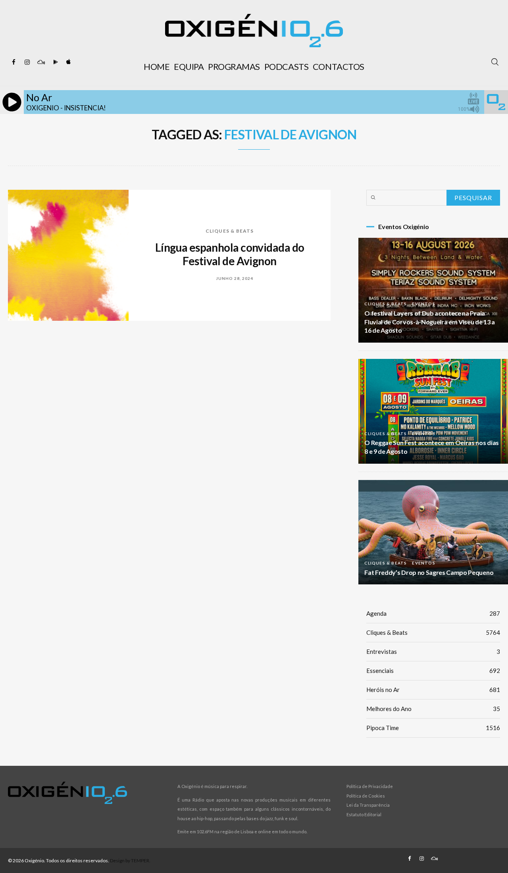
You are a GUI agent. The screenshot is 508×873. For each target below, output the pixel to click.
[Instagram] (27, 62)
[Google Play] (54, 62)
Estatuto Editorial (363, 814)
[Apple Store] (68, 62)
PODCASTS (286, 66)
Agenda (433, 613)
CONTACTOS (338, 66)
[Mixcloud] (41, 62)
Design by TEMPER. (130, 860)
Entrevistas (433, 651)
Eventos (423, 303)
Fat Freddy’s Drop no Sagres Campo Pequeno (428, 572)
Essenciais (433, 670)
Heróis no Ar (433, 689)
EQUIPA (189, 66)
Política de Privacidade (369, 786)
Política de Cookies (365, 795)
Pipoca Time (433, 727)
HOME (156, 66)
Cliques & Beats (230, 231)
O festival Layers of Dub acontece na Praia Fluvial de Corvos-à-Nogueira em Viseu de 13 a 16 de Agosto (429, 321)
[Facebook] (14, 62)
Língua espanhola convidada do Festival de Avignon (229, 254)
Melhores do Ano (433, 708)
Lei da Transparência (368, 804)
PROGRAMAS (234, 66)
